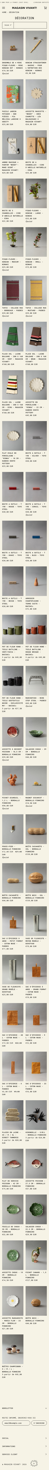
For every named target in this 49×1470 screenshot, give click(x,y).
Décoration (14, 12)
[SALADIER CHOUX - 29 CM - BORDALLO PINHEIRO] (36, 732)
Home (4, 12)
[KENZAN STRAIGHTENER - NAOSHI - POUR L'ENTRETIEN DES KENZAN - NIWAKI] (36, 45)
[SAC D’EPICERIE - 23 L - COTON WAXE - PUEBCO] (36, 1066)
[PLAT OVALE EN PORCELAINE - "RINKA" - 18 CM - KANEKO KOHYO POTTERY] (12, 436)
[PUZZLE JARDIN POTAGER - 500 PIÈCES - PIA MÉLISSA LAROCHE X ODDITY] (12, 94)
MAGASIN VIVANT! (12, 1464)
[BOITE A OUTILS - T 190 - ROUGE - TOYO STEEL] (12, 487)
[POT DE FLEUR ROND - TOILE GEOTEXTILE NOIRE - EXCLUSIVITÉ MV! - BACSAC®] (12, 680)
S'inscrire (39, 1423)
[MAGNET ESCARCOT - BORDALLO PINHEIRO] (36, 780)
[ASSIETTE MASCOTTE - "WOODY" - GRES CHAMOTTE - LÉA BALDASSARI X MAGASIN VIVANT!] (36, 94)
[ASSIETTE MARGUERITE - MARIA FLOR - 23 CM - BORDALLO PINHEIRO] (12, 1301)
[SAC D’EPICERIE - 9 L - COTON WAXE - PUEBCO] (36, 1018)
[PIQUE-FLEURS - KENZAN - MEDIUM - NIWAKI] (12, 242)
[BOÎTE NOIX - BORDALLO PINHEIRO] (36, 1301)
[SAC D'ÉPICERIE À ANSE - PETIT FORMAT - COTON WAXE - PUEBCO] (12, 921)
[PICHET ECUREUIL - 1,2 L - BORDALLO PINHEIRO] (12, 780)
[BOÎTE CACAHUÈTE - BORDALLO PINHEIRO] (12, 878)
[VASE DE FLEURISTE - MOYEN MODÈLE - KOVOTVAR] (36, 921)
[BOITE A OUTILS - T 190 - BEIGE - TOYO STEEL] (12, 581)
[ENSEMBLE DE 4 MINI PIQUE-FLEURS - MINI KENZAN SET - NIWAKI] (12, 45)
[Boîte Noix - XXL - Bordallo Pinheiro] (36, 878)
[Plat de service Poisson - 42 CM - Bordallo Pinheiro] (12, 1163)
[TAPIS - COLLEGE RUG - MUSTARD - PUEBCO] (36, 290)
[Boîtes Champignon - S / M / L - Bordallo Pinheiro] (12, 1349)
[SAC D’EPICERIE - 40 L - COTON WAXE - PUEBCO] (12, 1018)
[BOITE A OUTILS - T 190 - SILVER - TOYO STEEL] (36, 436)
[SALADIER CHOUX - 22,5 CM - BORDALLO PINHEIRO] (36, 1209)
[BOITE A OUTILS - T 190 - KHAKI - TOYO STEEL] (12, 535)
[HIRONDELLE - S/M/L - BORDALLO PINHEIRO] (36, 1115)
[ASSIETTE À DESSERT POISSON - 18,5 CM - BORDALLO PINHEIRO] (12, 732)
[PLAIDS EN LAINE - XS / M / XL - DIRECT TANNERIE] (12, 1115)
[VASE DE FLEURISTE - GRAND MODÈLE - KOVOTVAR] (12, 969)
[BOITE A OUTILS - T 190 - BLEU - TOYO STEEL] (36, 535)
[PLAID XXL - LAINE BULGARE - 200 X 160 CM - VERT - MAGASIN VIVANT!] (12, 336)
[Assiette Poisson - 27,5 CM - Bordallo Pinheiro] (36, 1163)
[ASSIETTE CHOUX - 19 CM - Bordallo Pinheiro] (12, 1255)
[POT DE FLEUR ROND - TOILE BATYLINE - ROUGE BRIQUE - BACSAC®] (36, 629)
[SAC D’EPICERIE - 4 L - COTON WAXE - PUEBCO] (12, 1066)
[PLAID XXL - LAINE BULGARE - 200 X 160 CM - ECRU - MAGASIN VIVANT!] (12, 385)
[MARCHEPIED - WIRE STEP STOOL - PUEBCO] (36, 680)
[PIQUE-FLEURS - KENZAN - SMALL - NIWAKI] (36, 242)
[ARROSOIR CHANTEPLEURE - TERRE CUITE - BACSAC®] (36, 581)
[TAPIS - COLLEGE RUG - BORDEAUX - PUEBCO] (12, 290)
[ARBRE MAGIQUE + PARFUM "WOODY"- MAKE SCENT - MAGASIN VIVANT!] (12, 145)
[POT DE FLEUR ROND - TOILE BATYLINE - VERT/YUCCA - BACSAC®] (12, 629)
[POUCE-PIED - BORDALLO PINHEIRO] (12, 829)
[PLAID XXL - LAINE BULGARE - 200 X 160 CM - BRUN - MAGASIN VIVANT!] (36, 336)
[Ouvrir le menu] (6, 8)
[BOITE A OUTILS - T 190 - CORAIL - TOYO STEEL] (36, 487)
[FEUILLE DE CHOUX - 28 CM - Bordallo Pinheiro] (12, 1209)
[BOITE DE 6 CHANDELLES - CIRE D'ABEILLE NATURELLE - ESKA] (36, 145)
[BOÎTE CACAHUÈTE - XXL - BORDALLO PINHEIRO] (36, 829)
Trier (6, 25)
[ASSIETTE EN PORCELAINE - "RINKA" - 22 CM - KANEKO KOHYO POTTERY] (36, 385)
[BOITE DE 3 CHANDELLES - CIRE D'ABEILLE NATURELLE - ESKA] (12, 193)
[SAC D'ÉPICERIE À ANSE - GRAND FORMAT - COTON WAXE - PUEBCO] (36, 969)
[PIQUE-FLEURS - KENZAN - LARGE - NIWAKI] (36, 193)
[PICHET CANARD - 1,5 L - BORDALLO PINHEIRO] (36, 1255)
